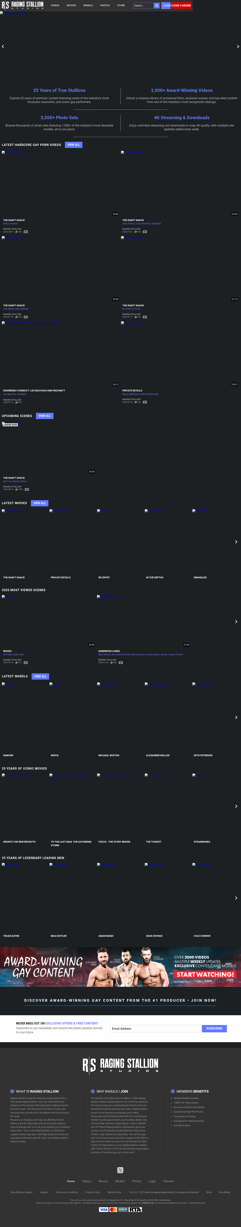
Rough (7, 651)
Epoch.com (52, 1203)
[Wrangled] (215, 542)
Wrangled (200, 577)
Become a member (181, 5)
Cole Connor (202, 935)
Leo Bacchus (9, 394)
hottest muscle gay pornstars (106, 1120)
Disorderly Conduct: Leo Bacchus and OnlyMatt (34, 390)
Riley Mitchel (104, 654)
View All (74, 144)
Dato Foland (128, 223)
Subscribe (214, 1028)
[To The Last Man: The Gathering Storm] (73, 806)
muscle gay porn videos (126, 1112)
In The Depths (154, 577)
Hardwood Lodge (109, 651)
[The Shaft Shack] (25, 542)
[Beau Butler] (73, 898)
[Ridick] (73, 717)
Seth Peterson (203, 755)
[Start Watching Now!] (96, 46)
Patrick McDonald (149, 394)
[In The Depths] (168, 542)
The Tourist (153, 841)
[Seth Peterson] (215, 717)
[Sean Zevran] (168, 898)
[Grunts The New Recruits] (25, 806)
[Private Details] (73, 542)
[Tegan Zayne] (25, 898)
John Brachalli (143, 223)
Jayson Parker (175, 654)
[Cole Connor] (215, 898)
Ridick (6, 223)
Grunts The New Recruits (19, 841)
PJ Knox (136, 309)
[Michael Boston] (120, 717)
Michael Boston (108, 755)
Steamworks (202, 841)
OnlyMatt (156, 223)
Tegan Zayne (11, 935)
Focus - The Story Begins (114, 841)
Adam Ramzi (106, 935)
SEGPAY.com (148, 1203)
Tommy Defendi (138, 1123)
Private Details (132, 390)
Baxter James (160, 654)
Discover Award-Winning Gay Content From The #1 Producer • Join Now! (120, 1000)
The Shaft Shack (14, 220)
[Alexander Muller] (168, 717)
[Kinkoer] (25, 717)
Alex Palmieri (21, 309)
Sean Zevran (154, 935)
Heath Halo (18, 654)
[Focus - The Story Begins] (120, 806)
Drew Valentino (107, 1123)
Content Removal (197, 1203)
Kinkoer (14, 223)
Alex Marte (8, 309)
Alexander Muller (157, 755)
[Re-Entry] (120, 542)
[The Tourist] (168, 806)
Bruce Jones (146, 654)
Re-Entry (104, 577)
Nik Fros (7, 481)
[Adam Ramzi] (120, 898)
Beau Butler (58, 935)
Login (167, 5)
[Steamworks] (215, 806)
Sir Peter (126, 309)
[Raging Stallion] (22, 5)
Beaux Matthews (130, 394)
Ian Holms (117, 654)
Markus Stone (20, 481)
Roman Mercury (131, 654)
